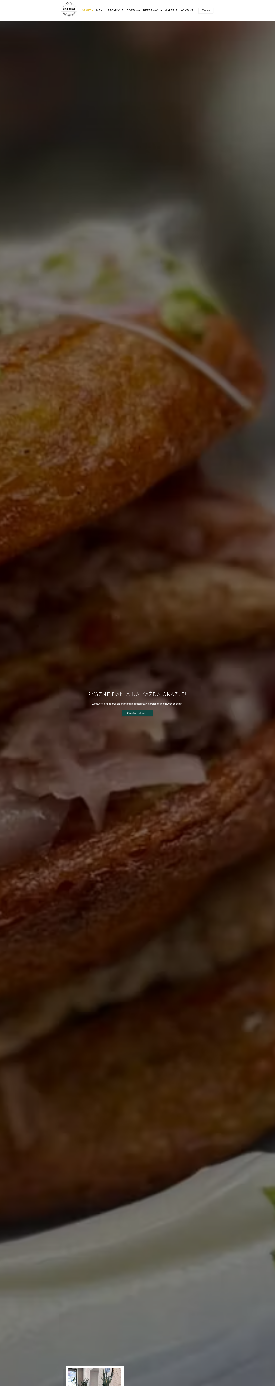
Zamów (206, 10)
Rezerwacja (152, 10)
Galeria (171, 10)
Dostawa (133, 10)
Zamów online (136, 713)
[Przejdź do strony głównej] (69, 9)
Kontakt (186, 10)
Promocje (116, 10)
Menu (100, 10)
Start (87, 10)
